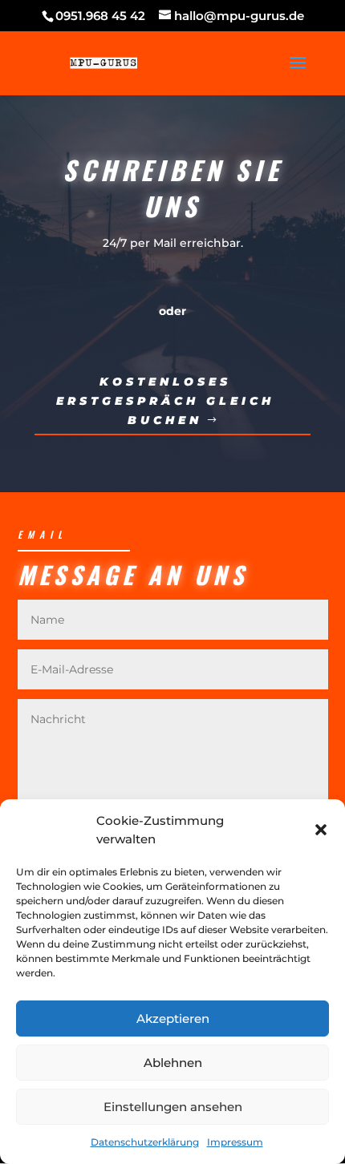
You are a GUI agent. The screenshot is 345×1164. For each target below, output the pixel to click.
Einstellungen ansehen (173, 1106)
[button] (321, 830)
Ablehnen (173, 1062)
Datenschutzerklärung (145, 1142)
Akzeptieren (172, 1018)
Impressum (235, 1142)
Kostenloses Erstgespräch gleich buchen (165, 400)
